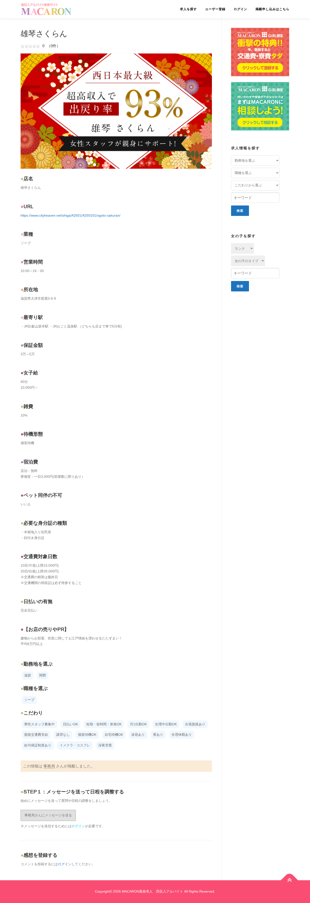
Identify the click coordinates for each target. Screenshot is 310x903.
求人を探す (188, 9)
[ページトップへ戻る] (289, 880)
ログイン (240, 9)
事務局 (49, 766)
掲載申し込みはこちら (272, 9)
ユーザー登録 (215, 9)
